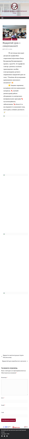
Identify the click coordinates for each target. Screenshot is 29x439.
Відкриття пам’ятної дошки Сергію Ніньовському (13, 356)
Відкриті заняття (7, 39)
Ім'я (2, 398)
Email (3, 405)
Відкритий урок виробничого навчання (14, 361)
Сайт (2, 412)
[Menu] (2, 18)
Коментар (4, 377)
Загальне (15, 39)
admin (11, 49)
